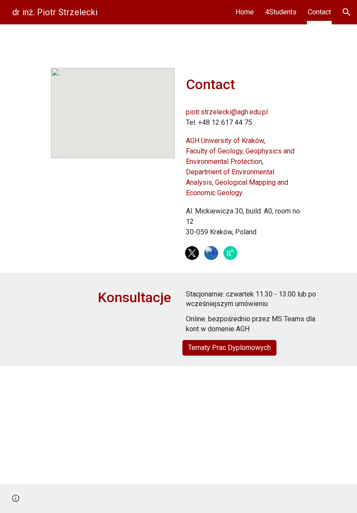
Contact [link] (319, 12)
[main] (244, 84)
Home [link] (245, 12)
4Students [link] (280, 12)
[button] (346, 12)
